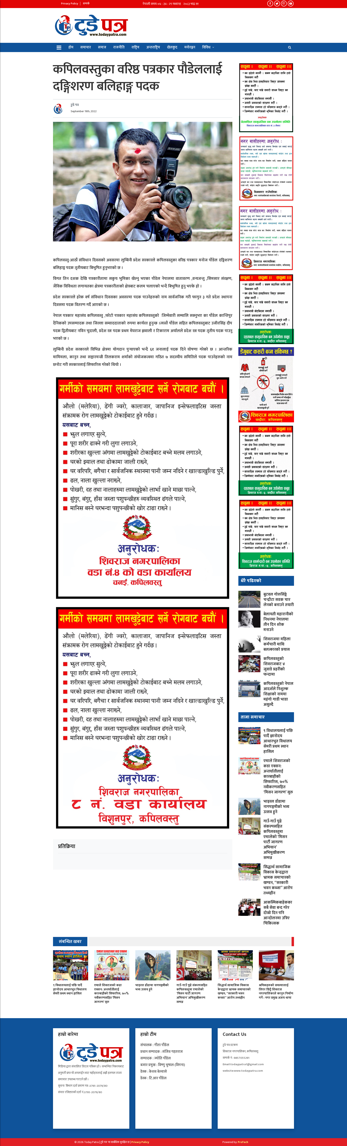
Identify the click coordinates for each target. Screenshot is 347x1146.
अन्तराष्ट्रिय (153, 47)
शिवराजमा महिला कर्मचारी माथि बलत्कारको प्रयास (277, 644)
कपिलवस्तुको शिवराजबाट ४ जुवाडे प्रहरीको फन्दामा (274, 666)
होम (70, 47)
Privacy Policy (69, 3)
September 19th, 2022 (84, 111)
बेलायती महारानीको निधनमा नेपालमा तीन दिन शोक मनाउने (278, 622)
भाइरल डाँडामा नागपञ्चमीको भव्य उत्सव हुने (276, 806)
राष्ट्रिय (135, 47)
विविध (206, 47)
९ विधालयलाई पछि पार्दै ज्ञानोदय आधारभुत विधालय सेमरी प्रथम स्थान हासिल (278, 741)
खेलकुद (172, 47)
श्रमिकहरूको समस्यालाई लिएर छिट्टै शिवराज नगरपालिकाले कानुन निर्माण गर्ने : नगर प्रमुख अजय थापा (276, 991)
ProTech (243, 1142)
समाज (102, 47)
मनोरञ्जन (189, 47)
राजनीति (119, 47)
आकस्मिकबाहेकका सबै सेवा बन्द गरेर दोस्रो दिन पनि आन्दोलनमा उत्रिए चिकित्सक (277, 913)
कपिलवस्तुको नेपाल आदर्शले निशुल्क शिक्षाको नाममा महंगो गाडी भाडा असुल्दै (278, 694)
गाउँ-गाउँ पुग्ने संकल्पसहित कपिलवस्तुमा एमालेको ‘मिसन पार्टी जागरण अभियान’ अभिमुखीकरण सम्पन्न (275, 839)
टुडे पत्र (75, 105)
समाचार (85, 47)
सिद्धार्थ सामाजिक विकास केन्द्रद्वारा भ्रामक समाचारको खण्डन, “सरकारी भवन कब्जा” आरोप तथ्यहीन (278, 880)
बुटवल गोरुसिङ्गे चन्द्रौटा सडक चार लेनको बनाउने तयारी (278, 599)
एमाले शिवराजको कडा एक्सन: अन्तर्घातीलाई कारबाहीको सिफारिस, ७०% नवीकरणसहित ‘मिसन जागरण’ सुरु (278, 776)
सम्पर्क (86, 3)
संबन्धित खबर (70, 941)
